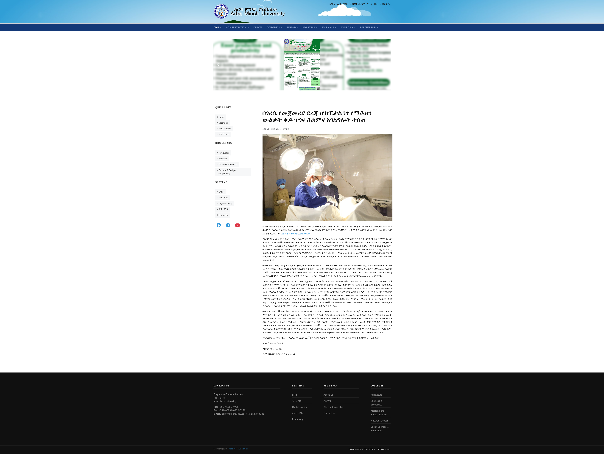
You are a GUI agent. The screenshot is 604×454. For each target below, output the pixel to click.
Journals (328, 27)
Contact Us (369, 449)
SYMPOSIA (347, 27)
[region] (302, 64)
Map (389, 449)
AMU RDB (372, 3)
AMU (216, 27)
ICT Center (224, 134)
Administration (236, 27)
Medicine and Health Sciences (379, 412)
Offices (257, 27)
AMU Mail (342, 3)
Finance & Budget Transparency (226, 172)
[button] (218, 64)
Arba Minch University (238, 449)
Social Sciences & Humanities (380, 428)
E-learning (385, 3)
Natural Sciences (379, 420)
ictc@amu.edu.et (255, 413)
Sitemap (380, 449)
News (221, 117)
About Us (328, 394)
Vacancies (223, 122)
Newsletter (224, 152)
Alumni (327, 400)
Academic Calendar (228, 164)
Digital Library (357, 3)
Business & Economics (377, 402)
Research (292, 27)
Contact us (329, 413)
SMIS (332, 3)
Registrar (308, 27)
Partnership (368, 27)
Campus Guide (355, 449)
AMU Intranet (225, 128)
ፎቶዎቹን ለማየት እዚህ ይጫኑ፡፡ (295, 233)
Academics (273, 27)
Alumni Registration (334, 406)
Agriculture (376, 394)
